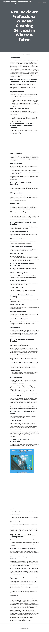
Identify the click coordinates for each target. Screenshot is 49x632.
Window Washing (35, 589)
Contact (44, 2)
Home (40, 2)
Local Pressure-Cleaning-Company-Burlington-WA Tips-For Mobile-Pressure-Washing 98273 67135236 (17, 2)
